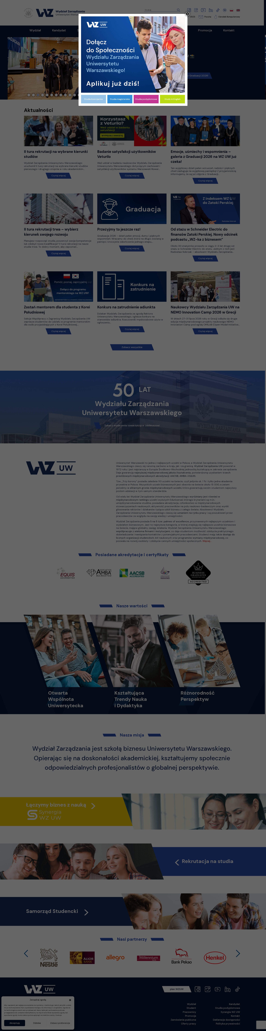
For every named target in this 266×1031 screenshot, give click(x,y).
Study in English (172, 99)
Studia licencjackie (93, 99)
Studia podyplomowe (146, 99)
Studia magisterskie (120, 99)
